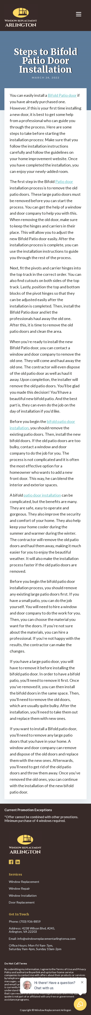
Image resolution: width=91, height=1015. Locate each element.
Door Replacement (22, 902)
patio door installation (42, 495)
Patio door (64, 181)
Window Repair (19, 888)
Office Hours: (35, 947)
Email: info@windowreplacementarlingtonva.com (42, 938)
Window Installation (23, 895)
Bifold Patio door (62, 95)
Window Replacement (24, 881)
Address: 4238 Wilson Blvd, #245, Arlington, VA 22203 (32, 930)
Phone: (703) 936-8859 (25, 921)
